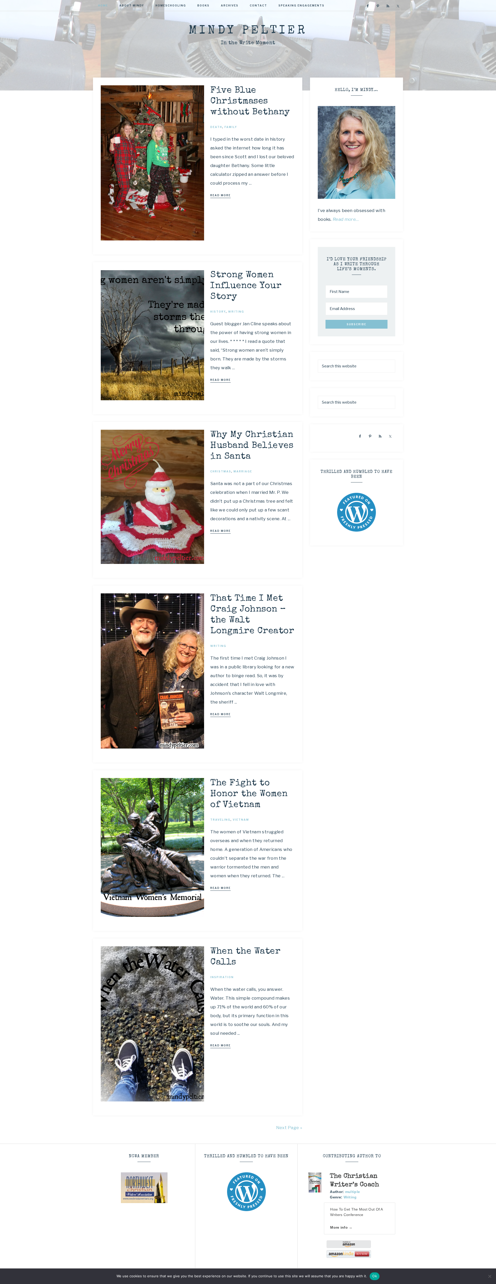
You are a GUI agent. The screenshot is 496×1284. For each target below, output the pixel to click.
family (230, 127)
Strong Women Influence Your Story (246, 286)
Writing (350, 1197)
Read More (220, 195)
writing (236, 311)
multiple (352, 1192)
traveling (220, 819)
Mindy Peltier (248, 31)
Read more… (346, 219)
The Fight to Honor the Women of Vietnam (249, 794)
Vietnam (241, 819)
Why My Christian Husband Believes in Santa (251, 445)
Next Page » (289, 1127)
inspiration (222, 977)
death (216, 127)
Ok (374, 1276)
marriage (243, 471)
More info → (341, 1227)
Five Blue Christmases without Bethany (250, 101)
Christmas (220, 471)
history (218, 311)
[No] (489, 1276)
